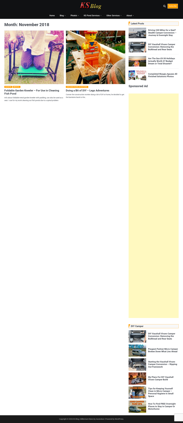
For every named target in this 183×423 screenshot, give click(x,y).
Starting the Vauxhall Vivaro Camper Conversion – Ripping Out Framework (162, 364)
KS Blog (76, 419)
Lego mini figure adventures (77, 87)
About (129, 15)
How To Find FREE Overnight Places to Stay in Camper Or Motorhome (162, 406)
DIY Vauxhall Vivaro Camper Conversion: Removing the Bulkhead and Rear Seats (161, 47)
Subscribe (173, 6)
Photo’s (74, 15)
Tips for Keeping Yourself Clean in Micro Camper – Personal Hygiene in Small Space (161, 392)
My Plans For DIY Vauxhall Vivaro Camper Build (161, 378)
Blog (62, 15)
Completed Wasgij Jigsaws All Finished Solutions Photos (162, 75)
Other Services (113, 15)
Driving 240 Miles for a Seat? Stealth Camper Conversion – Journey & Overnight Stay (162, 32)
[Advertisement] (154, 206)
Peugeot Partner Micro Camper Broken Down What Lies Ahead (163, 350)
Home (52, 15)
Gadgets (8, 87)
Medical (17, 87)
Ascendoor (100, 419)
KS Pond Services (92, 15)
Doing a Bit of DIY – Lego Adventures (87, 90)
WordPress (119, 419)
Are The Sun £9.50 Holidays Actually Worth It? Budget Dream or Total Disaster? (161, 61)
